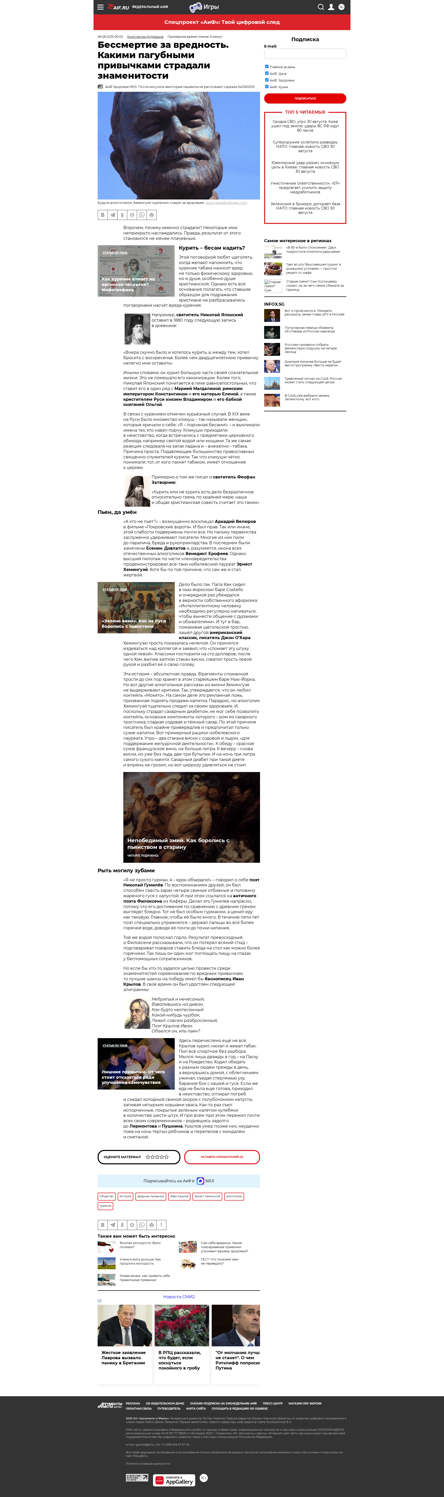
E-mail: (270, 46)
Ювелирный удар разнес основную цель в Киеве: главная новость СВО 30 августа (305, 167)
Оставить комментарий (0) (222, 1157)
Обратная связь (139, 1408)
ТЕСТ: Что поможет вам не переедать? (219, 1261)
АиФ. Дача (278, 74)
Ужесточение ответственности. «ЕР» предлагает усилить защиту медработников (305, 187)
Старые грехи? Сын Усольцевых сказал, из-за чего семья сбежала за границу (315, 285)
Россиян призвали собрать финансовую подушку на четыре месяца (311, 348)
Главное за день (282, 67)
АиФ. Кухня (279, 87)
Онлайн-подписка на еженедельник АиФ (223, 1403)
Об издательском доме (165, 1403)
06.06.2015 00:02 (110, 37)
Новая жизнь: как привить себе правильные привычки (145, 1278)
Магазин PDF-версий (305, 1403)
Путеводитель (169, 1408)
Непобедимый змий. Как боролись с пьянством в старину (178, 843)
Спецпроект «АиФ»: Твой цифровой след (222, 22)
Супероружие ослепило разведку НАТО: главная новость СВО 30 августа (305, 146)
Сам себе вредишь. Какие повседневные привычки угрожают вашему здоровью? (224, 1247)
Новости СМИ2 (179, 1296)
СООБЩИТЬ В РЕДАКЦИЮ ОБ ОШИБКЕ (240, 1408)
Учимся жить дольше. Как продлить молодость (140, 1261)
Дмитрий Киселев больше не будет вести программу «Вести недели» (313, 363)
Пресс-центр (273, 1403)
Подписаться (305, 98)
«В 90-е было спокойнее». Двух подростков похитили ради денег (313, 249)
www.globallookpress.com (226, 203)
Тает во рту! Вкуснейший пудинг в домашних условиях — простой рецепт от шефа (313, 268)
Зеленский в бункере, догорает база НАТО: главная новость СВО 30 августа (305, 208)
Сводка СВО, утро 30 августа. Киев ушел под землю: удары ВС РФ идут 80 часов (305, 126)
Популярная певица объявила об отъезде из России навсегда (310, 329)
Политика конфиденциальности (148, 1463)
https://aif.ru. (140, 1456)
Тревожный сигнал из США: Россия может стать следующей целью (313, 380)
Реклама (133, 1403)
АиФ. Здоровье (282, 80)
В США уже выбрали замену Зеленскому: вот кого (307, 397)
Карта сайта (196, 1408)
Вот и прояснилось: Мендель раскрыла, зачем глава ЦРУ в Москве (314, 312)
